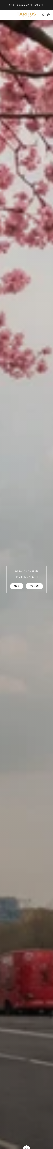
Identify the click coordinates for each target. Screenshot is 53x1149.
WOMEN (34, 586)
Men (16, 586)
